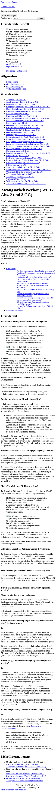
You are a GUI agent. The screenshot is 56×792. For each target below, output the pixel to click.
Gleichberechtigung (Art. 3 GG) (19, 132)
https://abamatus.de (14, 66)
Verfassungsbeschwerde (16, 89)
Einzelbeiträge (12, 82)
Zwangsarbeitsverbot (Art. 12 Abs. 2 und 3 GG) (26, 183)
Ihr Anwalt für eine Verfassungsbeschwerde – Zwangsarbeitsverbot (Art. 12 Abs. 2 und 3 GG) (26, 775)
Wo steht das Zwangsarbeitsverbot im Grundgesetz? (36, 271)
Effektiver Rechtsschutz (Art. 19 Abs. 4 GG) (24, 111)
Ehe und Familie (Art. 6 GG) (18, 114)
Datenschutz (22, 71)
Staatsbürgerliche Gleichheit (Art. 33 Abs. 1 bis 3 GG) (28, 169)
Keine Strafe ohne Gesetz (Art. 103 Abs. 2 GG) (25, 139)
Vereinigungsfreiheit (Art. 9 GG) (19, 174)
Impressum (10, 71)
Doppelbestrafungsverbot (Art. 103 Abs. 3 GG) (25, 109)
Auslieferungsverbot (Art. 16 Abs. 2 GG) (23, 102)
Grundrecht (10, 269)
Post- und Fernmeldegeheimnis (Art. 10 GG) (24, 158)
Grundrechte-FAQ (8, 6)
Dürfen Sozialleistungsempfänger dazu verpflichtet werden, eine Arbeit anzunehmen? (35, 299)
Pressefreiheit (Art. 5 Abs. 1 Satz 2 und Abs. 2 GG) (27, 160)
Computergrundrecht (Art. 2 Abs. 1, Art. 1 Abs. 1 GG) (28, 107)
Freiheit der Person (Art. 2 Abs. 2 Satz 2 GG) (24, 121)
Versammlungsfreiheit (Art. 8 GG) (20, 176)
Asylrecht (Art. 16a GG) (16, 100)
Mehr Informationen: (14, 310)
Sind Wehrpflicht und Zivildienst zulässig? (32, 283)
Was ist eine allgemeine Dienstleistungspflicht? (34, 277)
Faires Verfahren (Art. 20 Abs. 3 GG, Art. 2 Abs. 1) (27, 118)
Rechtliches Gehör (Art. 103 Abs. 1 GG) (23, 162)
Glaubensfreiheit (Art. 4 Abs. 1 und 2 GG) (23, 130)
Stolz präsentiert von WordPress (14, 790)
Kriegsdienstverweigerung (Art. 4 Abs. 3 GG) (25, 141)
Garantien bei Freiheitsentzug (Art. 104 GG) (24, 125)
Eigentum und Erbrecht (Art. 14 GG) (21, 116)
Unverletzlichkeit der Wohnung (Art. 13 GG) (24, 172)
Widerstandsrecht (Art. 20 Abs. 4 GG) (22, 181)
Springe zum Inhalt (9, 2)
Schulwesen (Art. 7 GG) (16, 165)
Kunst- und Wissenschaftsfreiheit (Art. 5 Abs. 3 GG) (27, 144)
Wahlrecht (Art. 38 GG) (16, 179)
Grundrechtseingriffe (14, 86)
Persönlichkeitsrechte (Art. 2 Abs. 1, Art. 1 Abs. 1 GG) (28, 153)
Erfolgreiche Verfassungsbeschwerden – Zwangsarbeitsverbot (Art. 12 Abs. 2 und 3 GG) (26, 765)
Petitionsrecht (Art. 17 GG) (17, 155)
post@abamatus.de (14, 64)
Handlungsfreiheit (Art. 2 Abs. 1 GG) (21, 135)
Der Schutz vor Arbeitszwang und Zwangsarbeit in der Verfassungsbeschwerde (25, 779)
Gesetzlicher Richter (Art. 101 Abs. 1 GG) (23, 128)
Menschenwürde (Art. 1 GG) (18, 151)
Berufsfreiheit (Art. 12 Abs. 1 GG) (20, 104)
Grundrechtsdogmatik (15, 84)
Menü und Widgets (9, 16)
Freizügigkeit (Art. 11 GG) (17, 123)
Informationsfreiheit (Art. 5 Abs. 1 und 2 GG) (25, 137)
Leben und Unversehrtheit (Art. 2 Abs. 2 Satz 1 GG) (27, 146)
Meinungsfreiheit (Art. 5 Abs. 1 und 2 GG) (24, 148)
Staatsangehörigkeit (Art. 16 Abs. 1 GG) (22, 167)
